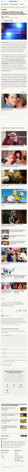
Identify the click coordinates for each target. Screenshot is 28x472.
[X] (14, 386)
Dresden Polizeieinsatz (17, 302)
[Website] (26, 316)
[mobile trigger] (2, 1)
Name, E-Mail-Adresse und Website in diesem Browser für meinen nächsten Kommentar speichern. (14, 361)
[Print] (11, 20)
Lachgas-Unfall (15, 303)
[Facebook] (7, 386)
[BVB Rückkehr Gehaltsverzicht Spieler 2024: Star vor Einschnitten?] (23, 415)
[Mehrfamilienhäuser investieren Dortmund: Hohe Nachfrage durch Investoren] (23, 427)
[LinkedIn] (7, 391)
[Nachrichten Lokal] (14, 1)
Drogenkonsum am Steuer (6, 303)
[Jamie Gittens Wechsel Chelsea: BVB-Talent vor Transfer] (23, 421)
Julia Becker (7, 16)
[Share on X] (4, 20)
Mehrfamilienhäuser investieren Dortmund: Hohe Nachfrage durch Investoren (9, 427)
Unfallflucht (21, 303)
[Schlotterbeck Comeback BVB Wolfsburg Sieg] (23, 409)
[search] (22, 1)
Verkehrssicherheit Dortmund (7, 305)
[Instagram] (20, 386)
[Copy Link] (9, 20)
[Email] (6, 20)
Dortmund (4, 9)
